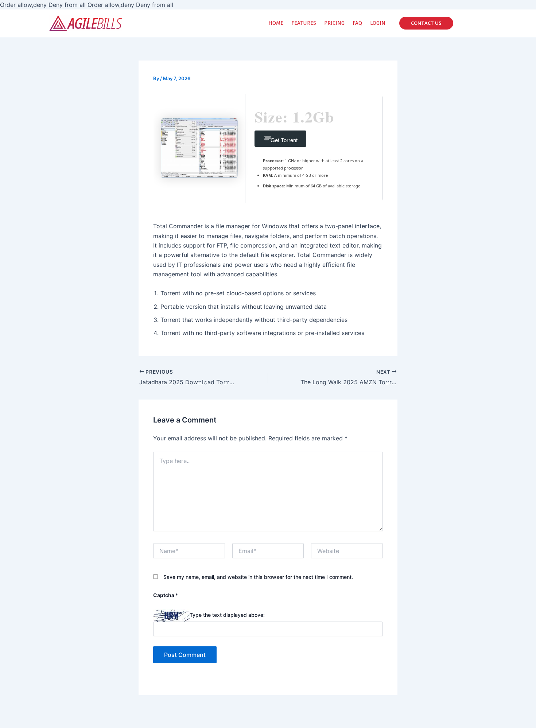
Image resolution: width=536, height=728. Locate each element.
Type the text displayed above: (227, 615)
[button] (426, 23)
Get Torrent (284, 140)
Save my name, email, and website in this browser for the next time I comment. (258, 577)
